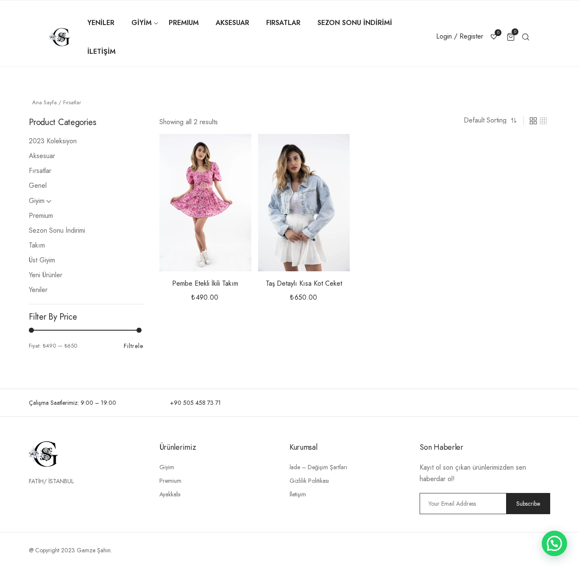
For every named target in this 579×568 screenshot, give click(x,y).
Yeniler (38, 290)
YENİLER (100, 23)
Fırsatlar (40, 170)
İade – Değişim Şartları (318, 467)
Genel (38, 185)
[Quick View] (231, 174)
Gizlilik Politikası (309, 480)
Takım (37, 245)
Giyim (37, 201)
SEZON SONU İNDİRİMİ (354, 23)
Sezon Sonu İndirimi (57, 230)
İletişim (298, 494)
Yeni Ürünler (45, 275)
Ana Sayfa (44, 102)
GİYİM (141, 23)
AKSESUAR (232, 23)
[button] (231, 153)
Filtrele (133, 346)
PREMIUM (184, 23)
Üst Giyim (42, 260)
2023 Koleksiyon (53, 141)
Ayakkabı (170, 494)
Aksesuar (42, 156)
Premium (41, 215)
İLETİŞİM (101, 51)
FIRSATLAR (283, 23)
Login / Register (459, 36)
